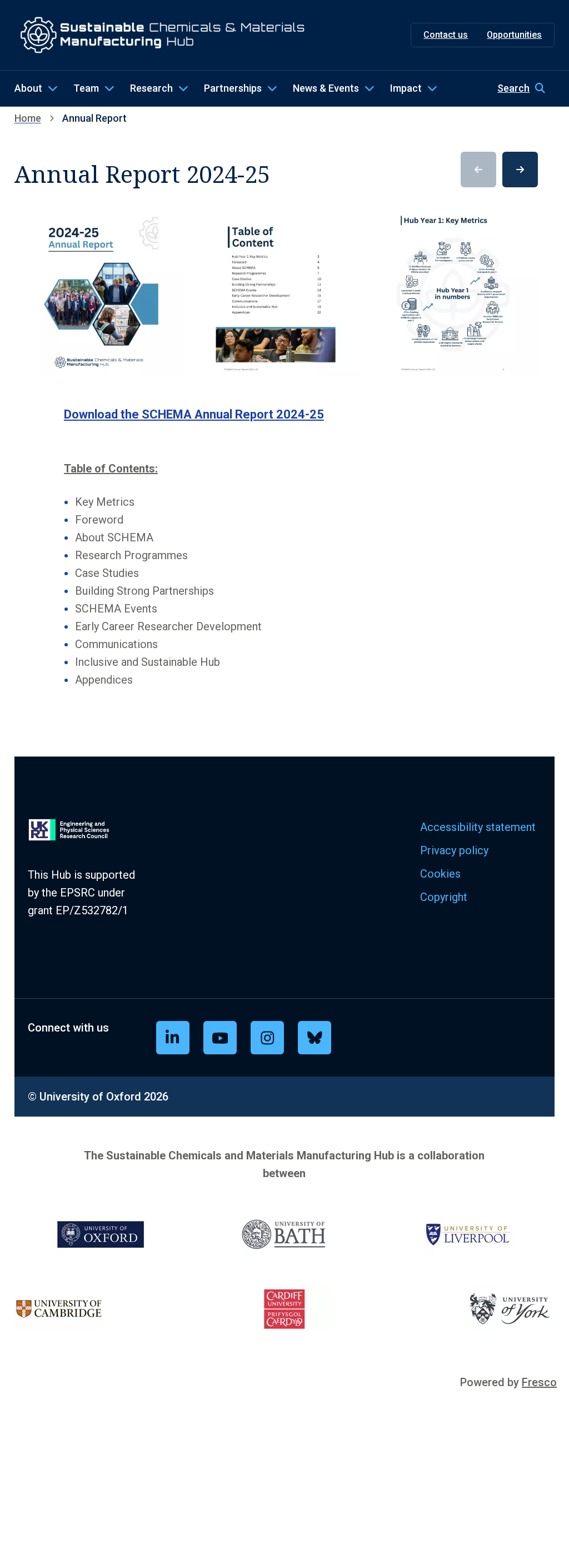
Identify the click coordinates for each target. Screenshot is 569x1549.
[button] (526, 88)
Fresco (539, 1382)
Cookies (440, 873)
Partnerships (233, 88)
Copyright (443, 897)
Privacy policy (454, 850)
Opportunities (514, 34)
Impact (406, 88)
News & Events (326, 88)
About (28, 88)
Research (151, 88)
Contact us (445, 34)
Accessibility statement (478, 827)
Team (86, 88)
